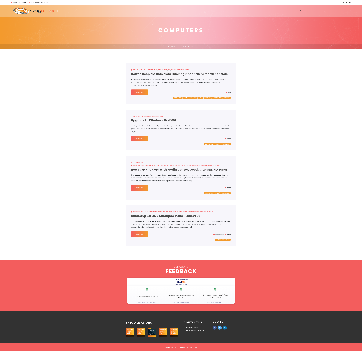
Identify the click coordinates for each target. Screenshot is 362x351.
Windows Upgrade (157, 116)
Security (207, 98)
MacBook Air (151, 212)
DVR (165, 165)
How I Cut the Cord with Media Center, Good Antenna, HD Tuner (179, 170)
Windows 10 (147, 116)
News (200, 98)
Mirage (172, 165)
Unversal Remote (197, 165)
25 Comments (219, 234)
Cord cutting (151, 165)
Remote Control (186, 165)
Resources (318, 11)
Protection (180, 70)
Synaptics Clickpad (194, 212)
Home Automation (190, 98)
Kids (169, 70)
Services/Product (300, 11)
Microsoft (158, 212)
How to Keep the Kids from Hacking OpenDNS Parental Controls (179, 74)
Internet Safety (162, 70)
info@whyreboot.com (40, 2)
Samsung (179, 212)
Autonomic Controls (140, 165)
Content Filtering (152, 70)
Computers (178, 98)
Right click (172, 212)
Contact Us (346, 11)
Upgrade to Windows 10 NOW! (153, 120)
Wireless (227, 98)
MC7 (168, 165)
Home (285, 11)
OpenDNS (173, 70)
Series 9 (185, 212)
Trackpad (210, 212)
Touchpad (203, 212)
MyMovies (177, 165)
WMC (218, 165)
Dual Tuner (160, 165)
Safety (187, 70)
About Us (331, 11)
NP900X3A (165, 212)
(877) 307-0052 (192, 328)
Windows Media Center (209, 165)
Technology (217, 98)
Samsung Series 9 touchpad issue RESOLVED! (165, 216)
